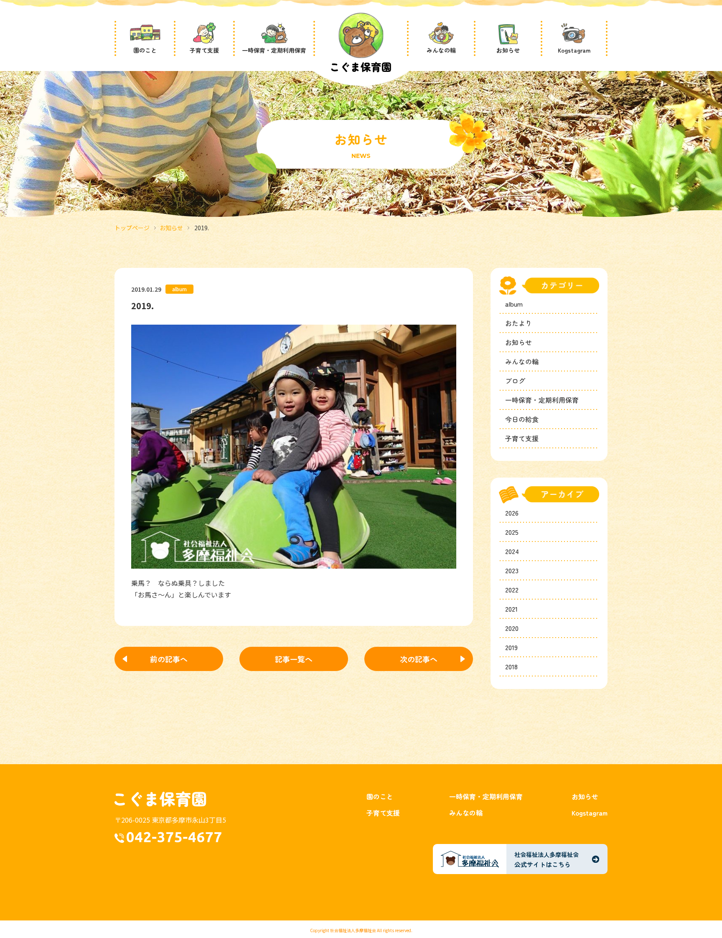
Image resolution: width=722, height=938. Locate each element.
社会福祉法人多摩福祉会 (353, 930)
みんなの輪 (522, 361)
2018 (511, 666)
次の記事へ (418, 658)
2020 (512, 628)
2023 (512, 570)
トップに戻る (689, 910)
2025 (512, 532)
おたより (518, 323)
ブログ (515, 381)
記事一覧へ (294, 658)
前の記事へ (169, 658)
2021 (511, 609)
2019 (511, 647)
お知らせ (171, 228)
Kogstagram (590, 813)
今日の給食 (522, 419)
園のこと (379, 796)
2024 (512, 551)
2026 (512, 513)
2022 (512, 590)
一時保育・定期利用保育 (542, 400)
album (514, 304)
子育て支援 (522, 438)
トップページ (132, 228)
